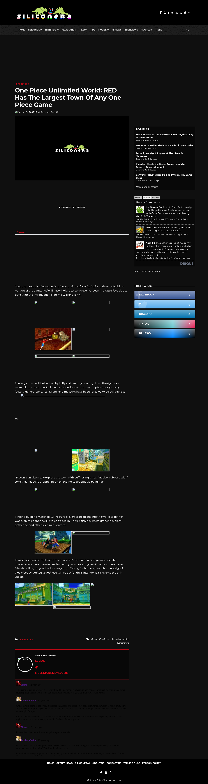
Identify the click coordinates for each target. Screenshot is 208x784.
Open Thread (64, 763)
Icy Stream (152, 207)
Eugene (33, 112)
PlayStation (69, 30)
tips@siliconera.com (110, 780)
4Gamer (20, 232)
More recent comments (147, 271)
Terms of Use (131, 763)
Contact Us (114, 763)
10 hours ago (148, 237)
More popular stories (147, 187)
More (159, 30)
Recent (146, 198)
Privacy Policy (151, 763)
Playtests (147, 30)
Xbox (84, 30)
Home (22, 30)
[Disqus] (72, 717)
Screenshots (123, 643)
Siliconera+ (35, 30)
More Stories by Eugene (51, 673)
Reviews (117, 30)
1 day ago (186, 258)
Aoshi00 (150, 243)
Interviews (131, 30)
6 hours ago (148, 222)
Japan (94, 639)
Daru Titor (151, 227)
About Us (98, 763)
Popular (155, 198)
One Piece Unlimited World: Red (114, 639)
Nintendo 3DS (22, 84)
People (138, 198)
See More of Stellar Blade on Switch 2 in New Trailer (165, 145)
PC (93, 30)
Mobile (102, 30)
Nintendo (50, 30)
